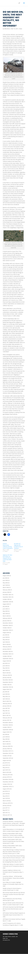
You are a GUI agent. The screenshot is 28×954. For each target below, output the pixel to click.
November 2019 (7, 753)
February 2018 (6, 803)
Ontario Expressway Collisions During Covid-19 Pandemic (8, 546)
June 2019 (5, 765)
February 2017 (6, 815)
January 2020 (6, 748)
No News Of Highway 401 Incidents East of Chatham (18, 546)
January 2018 (6, 805)
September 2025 (7, 601)
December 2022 (7, 680)
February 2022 (6, 703)
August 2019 (6, 760)
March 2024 (6, 644)
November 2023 (7, 654)
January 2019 (6, 777)
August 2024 (6, 632)
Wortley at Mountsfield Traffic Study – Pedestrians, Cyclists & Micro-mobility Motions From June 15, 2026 (12, 835)
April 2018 (5, 798)
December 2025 (7, 594)
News (20, 28)
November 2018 (7, 782)
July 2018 (5, 791)
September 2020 (7, 729)
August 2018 (6, 789)
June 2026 (5, 580)
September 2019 (7, 758)
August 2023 (6, 661)
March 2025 (6, 616)
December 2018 (7, 779)
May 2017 (5, 810)
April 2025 (5, 613)
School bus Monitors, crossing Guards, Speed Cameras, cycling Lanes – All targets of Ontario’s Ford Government (14, 823)
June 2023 (5, 665)
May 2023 (5, 668)
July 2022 (5, 691)
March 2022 (6, 701)
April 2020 (5, 741)
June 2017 (5, 808)
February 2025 (6, 618)
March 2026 (6, 587)
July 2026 (5, 578)
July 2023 (5, 663)
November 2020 (7, 725)
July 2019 (5, 763)
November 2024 (7, 625)
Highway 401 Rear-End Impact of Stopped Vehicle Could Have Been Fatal (8, 558)
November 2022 (7, 682)
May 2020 (5, 739)
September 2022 (7, 687)
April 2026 (5, 585)
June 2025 (5, 609)
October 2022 (6, 684)
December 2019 (7, 751)
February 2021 (6, 718)
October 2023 (6, 656)
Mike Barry (7, 28)
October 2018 (6, 784)
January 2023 (6, 677)
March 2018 (6, 800)
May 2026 (5, 582)
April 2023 (5, 670)
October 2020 (6, 727)
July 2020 (5, 734)
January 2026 (6, 592)
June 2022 (5, 694)
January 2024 (6, 649)
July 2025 (5, 606)
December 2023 (7, 651)
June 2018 (5, 793)
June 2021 (5, 708)
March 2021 (6, 715)
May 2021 (5, 710)
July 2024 (5, 635)
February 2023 (6, 675)
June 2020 (5, 737)
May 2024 (5, 639)
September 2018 (7, 786)
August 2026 (6, 575)
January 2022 (6, 706)
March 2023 (6, 672)
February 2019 (6, 774)
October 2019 (6, 755)
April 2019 (5, 770)
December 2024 (7, 623)
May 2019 (5, 767)
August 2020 (6, 732)
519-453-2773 (6, 940)
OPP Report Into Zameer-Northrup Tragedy (14, 919)
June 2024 (5, 637)
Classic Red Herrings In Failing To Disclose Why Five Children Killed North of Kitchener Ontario (14, 851)
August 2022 (6, 689)
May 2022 (5, 696)
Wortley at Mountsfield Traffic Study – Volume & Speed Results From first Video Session (13, 841)
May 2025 (5, 611)
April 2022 (5, 699)
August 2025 (6, 604)
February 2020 (6, 746)
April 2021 (5, 713)
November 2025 (7, 597)
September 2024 (7, 630)
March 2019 (6, 772)
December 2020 (7, 722)
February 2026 (6, 590)
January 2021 (6, 720)
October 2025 (6, 599)
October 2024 (6, 627)
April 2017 (5, 812)
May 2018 (5, 796)
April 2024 (5, 642)
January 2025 (6, 620)
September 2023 (7, 658)
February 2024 (6, 646)
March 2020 (6, 744)
